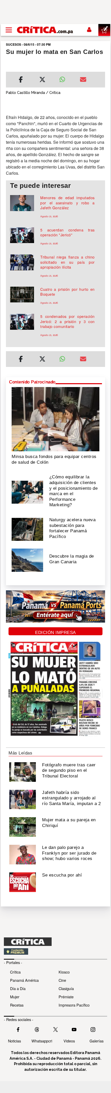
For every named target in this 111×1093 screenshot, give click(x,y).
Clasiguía (66, 988)
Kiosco (64, 972)
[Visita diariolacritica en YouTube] (74, 1029)
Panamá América (24, 980)
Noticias (14, 1040)
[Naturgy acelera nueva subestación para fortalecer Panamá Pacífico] (27, 528)
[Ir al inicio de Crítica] (45, 30)
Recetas (16, 1005)
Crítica (15, 972)
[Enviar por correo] (83, 80)
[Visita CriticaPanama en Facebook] (18, 1029)
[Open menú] (9, 30)
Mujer (14, 996)
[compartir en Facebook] (21, 80)
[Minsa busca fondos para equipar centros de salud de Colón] (55, 418)
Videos (69, 1040)
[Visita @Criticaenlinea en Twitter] (37, 1029)
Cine (62, 980)
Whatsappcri (41, 1040)
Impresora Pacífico (74, 1005)
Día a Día (18, 988)
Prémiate (66, 996)
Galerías (97, 1040)
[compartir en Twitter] (42, 80)
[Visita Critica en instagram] (93, 1029)
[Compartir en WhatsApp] (66, 78)
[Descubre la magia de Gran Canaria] (27, 559)
